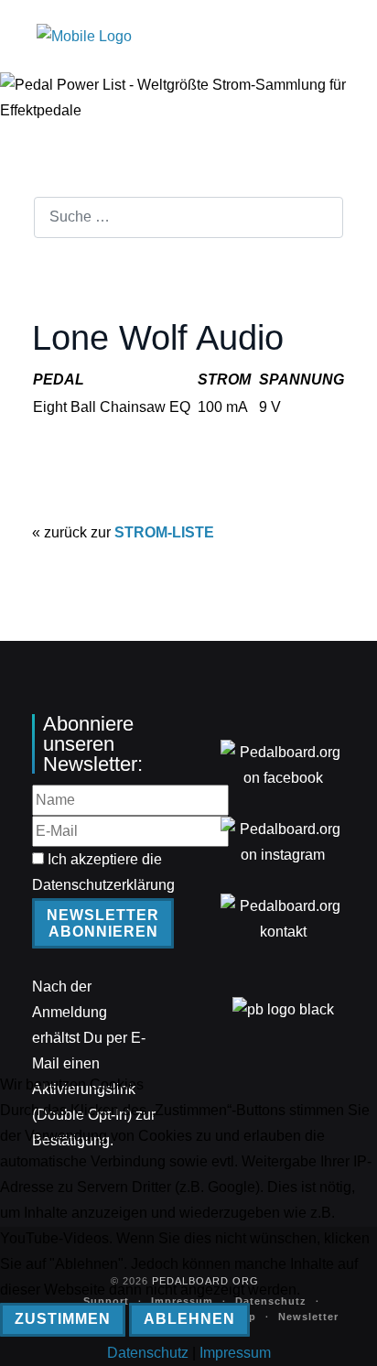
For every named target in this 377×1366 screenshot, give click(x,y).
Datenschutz (147, 1353)
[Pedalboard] (84, 36)
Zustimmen (63, 1319)
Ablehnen (189, 1319)
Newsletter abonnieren (103, 923)
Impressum (235, 1353)
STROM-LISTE (164, 532)
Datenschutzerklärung (103, 885)
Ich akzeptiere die (103, 872)
